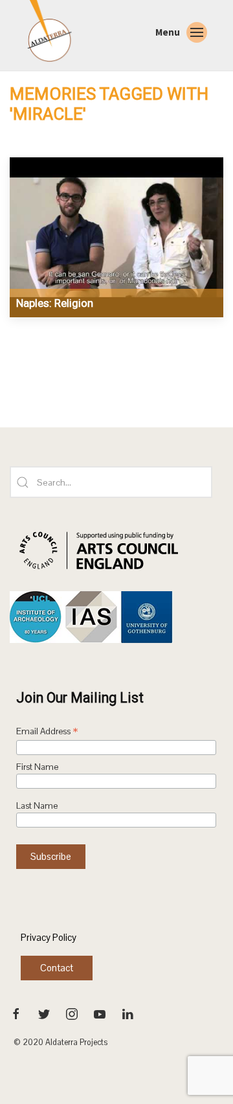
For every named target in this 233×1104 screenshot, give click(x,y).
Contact (56, 968)
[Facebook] (17, 1013)
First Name (37, 766)
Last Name (37, 805)
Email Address (47, 732)
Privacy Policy (48, 937)
